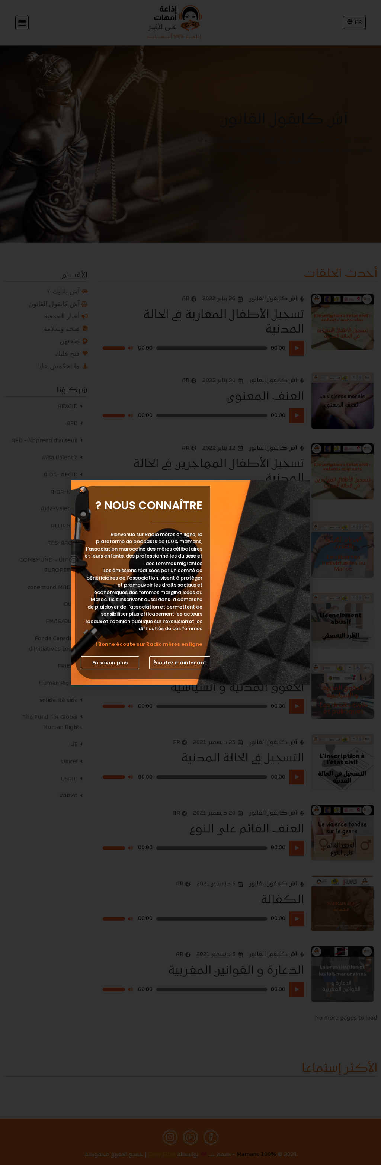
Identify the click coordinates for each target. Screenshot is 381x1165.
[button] (179, 662)
